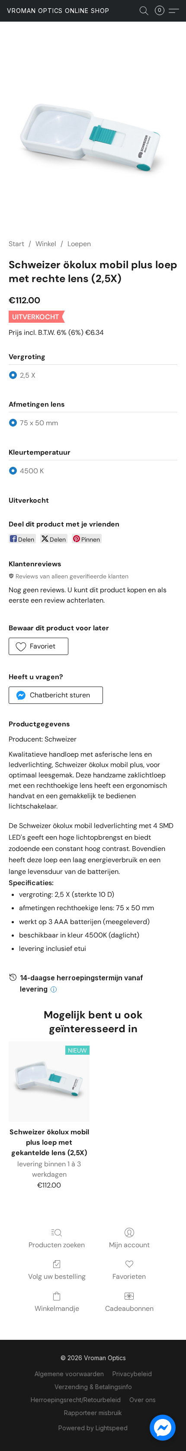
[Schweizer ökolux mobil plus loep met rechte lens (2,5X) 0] (93, 140)
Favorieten (129, 1276)
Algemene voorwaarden (69, 1373)
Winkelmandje (57, 1308)
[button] (58, 11)
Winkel (45, 243)
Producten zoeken (57, 1244)
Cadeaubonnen (129, 1308)
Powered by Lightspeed (93, 1428)
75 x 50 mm (39, 422)
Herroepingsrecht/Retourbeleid (76, 1399)
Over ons (142, 1399)
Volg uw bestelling (57, 1276)
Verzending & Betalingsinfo (93, 1386)
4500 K (32, 470)
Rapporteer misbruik (93, 1412)
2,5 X (27, 375)
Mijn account (129, 1244)
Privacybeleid (132, 1373)
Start (16, 243)
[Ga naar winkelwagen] (162, 10)
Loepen (79, 243)
